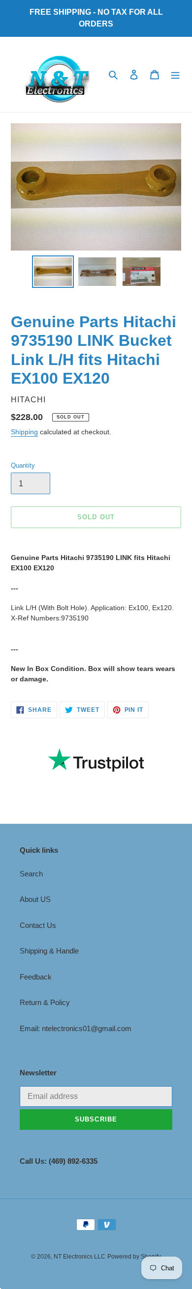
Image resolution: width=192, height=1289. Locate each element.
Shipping (24, 432)
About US (35, 899)
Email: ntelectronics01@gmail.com (75, 1028)
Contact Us (38, 925)
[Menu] (175, 74)
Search (31, 873)
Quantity (23, 465)
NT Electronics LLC (79, 1256)
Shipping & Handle (49, 951)
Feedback (36, 977)
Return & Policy (45, 1002)
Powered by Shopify (134, 1256)
